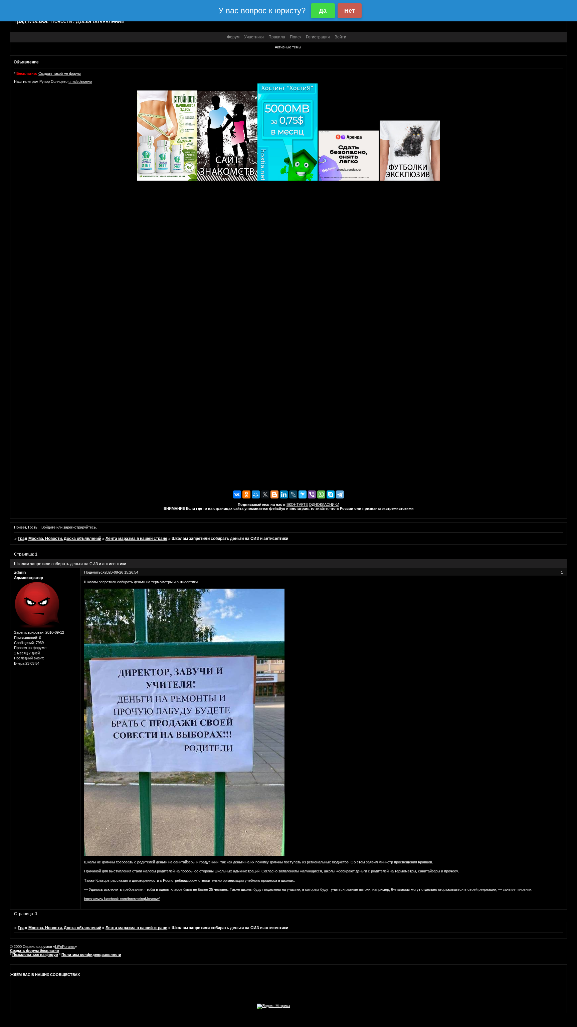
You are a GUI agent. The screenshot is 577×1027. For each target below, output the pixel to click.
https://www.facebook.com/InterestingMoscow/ (122, 899)
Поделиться (94, 572)
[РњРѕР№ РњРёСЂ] (256, 494)
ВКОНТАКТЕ (297, 504)
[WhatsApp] (321, 494)
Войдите (48, 527)
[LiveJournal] (293, 494)
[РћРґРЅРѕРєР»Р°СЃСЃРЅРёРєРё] (246, 494)
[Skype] (331, 494)
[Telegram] (340, 494)
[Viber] (312, 494)
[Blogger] (274, 494)
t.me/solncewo (80, 81)
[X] (265, 494)
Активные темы (288, 47)
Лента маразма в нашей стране (136, 538)
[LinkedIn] (284, 494)
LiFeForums (65, 947)
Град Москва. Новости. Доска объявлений (59, 538)
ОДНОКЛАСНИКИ (324, 504)
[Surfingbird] (303, 494)
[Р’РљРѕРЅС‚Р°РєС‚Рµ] (237, 494)
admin (20, 572)
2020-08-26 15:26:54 (121, 572)
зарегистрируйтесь (79, 527)
